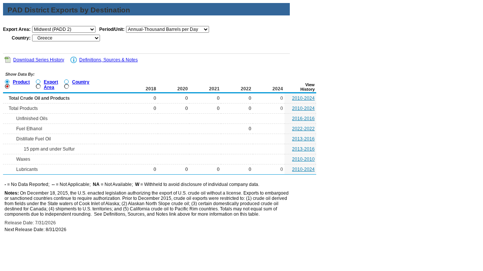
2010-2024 (303, 98)
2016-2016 (303, 118)
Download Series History (38, 59)
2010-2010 (303, 159)
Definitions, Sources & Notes (108, 59)
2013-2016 (303, 139)
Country (80, 82)
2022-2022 (303, 128)
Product (21, 82)
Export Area (51, 84)
